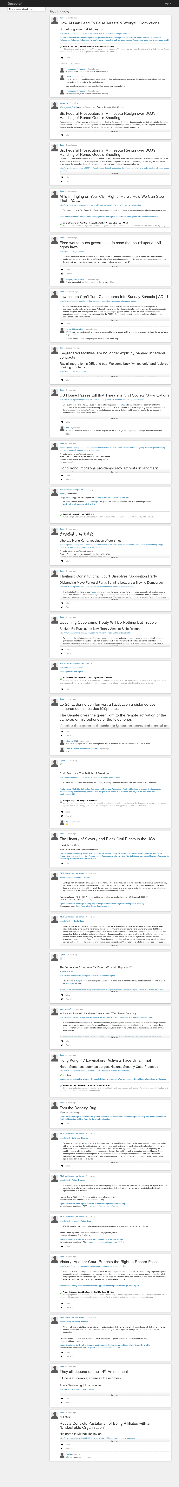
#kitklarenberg (80, 791)
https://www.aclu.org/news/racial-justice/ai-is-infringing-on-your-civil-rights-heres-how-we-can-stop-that (100, 205)
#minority (139, 1345)
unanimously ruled (99, 592)
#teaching (153, 856)
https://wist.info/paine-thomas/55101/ (103, 1206)
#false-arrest (65, 40)
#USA (92, 504)
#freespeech (117, 789)
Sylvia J (63, 760)
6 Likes (67, 1444)
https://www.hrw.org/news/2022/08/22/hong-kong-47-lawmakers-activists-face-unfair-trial (95, 1070)
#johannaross (92, 791)
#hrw (80, 1079)
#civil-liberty (71, 1285)
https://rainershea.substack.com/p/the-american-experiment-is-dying (87, 975)
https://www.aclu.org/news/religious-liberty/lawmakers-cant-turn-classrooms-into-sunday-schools (98, 301)
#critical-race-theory (75, 856)
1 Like (67, 135)
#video (113, 791)
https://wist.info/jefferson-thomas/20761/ (104, 1347)
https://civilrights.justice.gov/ (71, 667)
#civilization (92, 1239)
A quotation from (75, 877)
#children (133, 853)
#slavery (63, 856)
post (94, 107)
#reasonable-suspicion (142, 40)
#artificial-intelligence (128, 216)
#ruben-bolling (76, 1119)
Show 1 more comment (70, 63)
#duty (89, 903)
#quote (62, 903)
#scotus (106, 1119)
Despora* (15, 3)
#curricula (91, 858)
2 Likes (67, 812)
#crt (86, 856)
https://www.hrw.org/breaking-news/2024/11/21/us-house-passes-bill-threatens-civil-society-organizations (102, 399)
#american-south (141, 856)
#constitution (87, 1116)
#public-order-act (147, 791)
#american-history (74, 853)
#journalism (138, 789)
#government (106, 903)
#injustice (75, 40)
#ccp (164, 1079)
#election (90, 1203)
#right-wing (120, 856)
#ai (61, 37)
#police (91, 37)
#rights (120, 1239)
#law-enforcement (80, 37)
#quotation (70, 903)
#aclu (62, 216)
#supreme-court (116, 1116)
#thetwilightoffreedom (81, 789)
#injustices (84, 40)
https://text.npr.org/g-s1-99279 (72, 251)
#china (159, 1079)
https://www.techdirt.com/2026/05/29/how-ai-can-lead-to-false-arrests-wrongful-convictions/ (96, 33)
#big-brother (100, 37)
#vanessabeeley (66, 791)
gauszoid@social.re (75, 329)
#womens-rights (130, 1116)
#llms (69, 37)
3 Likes (67, 57)
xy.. (67, 821)
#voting (121, 1203)
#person (96, 1116)
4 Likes (67, 269)
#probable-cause (125, 40)
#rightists (130, 856)
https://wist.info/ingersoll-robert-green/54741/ (106, 1242)
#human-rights (108, 216)
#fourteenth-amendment (156, 1116)
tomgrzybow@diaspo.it (76, 68)
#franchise (99, 1203)
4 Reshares (69, 1402)
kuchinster (64, 102)
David (62, 17)
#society (140, 903)
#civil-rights (131, 37)
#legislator (131, 903)
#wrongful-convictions (99, 40)
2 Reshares (69, 816)
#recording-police (98, 1285)
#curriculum (81, 858)
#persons (105, 1116)
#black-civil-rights (112, 853)
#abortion (64, 1116)
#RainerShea (67, 971)
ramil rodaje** (65, 1009)
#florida (63, 853)
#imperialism (81, 980)
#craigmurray (65, 789)
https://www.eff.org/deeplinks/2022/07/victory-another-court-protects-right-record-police (94, 1266)
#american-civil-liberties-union (78, 216)
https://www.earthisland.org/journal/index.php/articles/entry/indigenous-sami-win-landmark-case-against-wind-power (106, 1017)
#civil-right (123, 1285)
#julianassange (154, 789)
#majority (130, 1345)
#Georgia (94, 501)
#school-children (145, 853)
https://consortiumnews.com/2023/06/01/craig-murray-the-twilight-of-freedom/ (91, 777)
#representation (111, 1203)
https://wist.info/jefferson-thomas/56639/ (92, 906)
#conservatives (95, 856)
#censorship (96, 789)
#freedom (133, 1079)
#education (157, 853)
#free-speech (123, 1079)
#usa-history (88, 853)
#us (145, 789)
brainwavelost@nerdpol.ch (71, 489)
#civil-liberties (143, 37)
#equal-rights (120, 1345)
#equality (96, 903)
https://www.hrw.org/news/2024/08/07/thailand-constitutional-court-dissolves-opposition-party (97, 586)
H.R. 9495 (121, 404)
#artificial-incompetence (148, 216)
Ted (68, 427)
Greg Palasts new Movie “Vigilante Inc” (113, 497)
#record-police (112, 1285)
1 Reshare (69, 181)
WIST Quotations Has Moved (72, 873)
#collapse (70, 983)
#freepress (106, 789)
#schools (125, 853)
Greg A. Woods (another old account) (82, 748)
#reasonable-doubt (161, 40)
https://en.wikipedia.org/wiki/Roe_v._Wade (77, 1389)
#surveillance (112, 37)
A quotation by (74, 1138)
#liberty (141, 1079)
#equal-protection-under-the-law (100, 1345)
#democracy (79, 504)
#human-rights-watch (69, 1079)
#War (62, 493)
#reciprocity (111, 1239)
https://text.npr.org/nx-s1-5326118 (73, 371)
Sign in (168, 3)
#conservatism (108, 856)
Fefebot (68, 497)
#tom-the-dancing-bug (93, 1119)
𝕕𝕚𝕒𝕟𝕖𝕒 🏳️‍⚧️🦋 (72, 741)
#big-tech (113, 40)
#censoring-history (68, 858)
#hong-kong (150, 1079)
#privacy (121, 37)
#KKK (87, 504)
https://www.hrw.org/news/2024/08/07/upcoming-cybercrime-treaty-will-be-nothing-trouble (95, 632)
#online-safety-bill (67, 794)
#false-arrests (155, 37)
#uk (118, 791)
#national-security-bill (130, 791)
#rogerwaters (104, 791)
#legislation (122, 903)
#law (114, 903)
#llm (64, 37)
